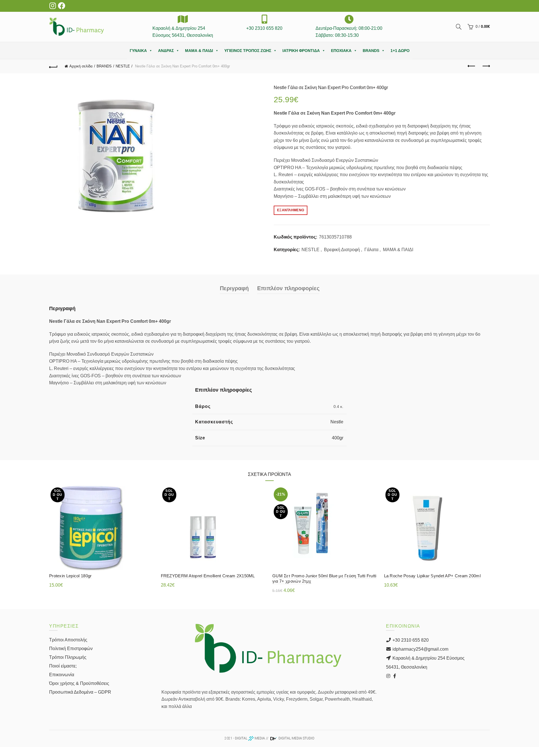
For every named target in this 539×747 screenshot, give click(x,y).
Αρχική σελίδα (81, 66)
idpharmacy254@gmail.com (419, 649)
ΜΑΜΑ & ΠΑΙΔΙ (199, 50)
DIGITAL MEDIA (250, 738)
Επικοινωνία (61, 674)
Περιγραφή (234, 288)
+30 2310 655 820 (410, 640)
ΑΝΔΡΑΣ (166, 50)
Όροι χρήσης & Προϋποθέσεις (79, 683)
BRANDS (371, 50)
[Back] (53, 66)
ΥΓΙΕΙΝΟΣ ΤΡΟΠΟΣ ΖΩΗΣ (247, 50)
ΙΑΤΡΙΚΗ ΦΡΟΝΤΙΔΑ (301, 50)
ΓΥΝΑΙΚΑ (138, 50)
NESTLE (123, 66)
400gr (337, 437)
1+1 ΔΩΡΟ (400, 50)
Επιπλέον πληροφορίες (288, 288)
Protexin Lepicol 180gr (70, 575)
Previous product (472, 66)
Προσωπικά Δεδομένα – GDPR (80, 692)
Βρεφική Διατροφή (342, 249)
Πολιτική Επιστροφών (71, 648)
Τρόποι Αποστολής (68, 639)
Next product (486, 66)
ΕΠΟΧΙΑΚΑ (341, 50)
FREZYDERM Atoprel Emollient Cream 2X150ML (208, 575)
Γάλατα (371, 249)
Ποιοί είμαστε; (63, 666)
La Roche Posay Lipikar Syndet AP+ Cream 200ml (432, 575)
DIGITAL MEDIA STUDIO (296, 738)
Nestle (336, 421)
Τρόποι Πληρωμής (67, 657)
